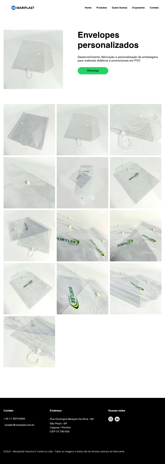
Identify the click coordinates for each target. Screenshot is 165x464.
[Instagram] (110, 419)
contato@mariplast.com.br (19, 424)
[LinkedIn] (117, 419)
